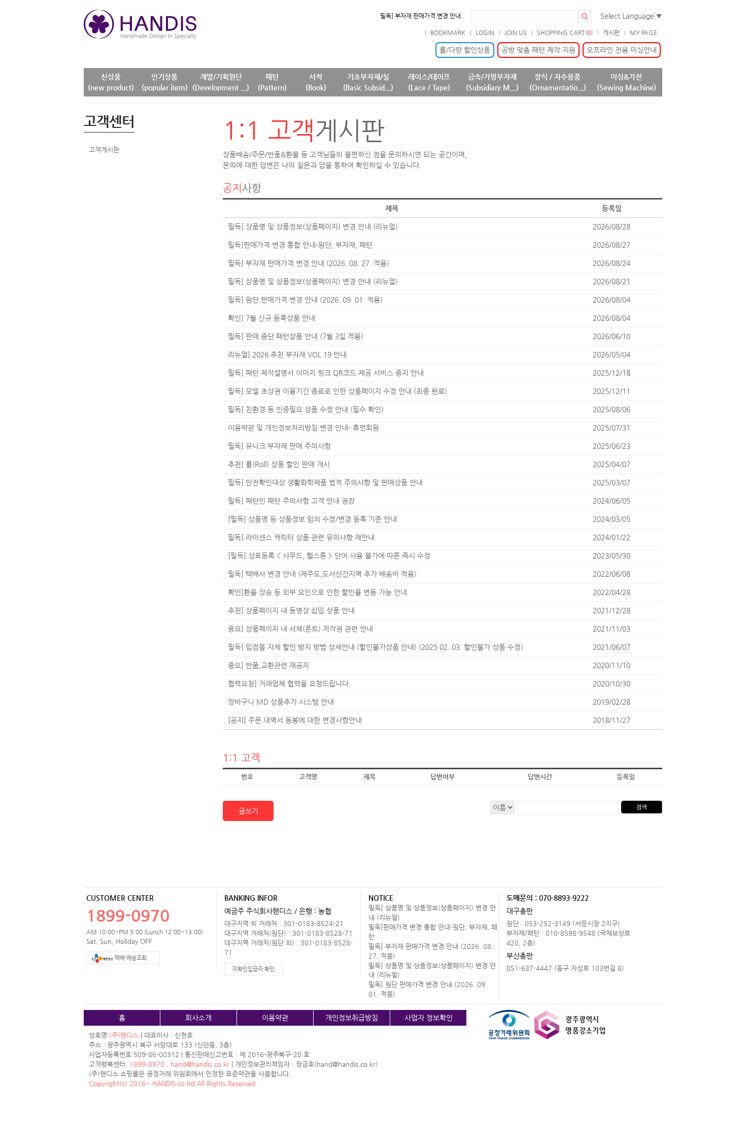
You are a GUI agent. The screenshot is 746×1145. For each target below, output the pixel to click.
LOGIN (485, 32)
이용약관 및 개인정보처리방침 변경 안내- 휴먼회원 (303, 427)
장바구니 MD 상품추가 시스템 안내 (281, 702)
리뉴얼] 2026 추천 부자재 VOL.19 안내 (287, 354)
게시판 (611, 32)
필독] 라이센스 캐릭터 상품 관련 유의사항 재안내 (301, 537)
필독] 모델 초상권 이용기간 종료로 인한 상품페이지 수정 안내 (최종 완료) (337, 391)
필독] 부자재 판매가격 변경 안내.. (422, 15)
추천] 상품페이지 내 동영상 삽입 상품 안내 (291, 610)
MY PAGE (643, 32)
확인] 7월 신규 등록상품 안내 (271, 318)
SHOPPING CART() (565, 32)
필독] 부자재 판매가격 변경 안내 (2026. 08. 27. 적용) (308, 263)
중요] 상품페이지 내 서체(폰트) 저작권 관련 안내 (300, 629)
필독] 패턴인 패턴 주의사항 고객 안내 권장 (291, 501)
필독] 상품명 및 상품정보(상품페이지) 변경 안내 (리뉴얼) (313, 226)
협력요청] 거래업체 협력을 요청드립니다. (289, 683)
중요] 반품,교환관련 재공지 (268, 665)
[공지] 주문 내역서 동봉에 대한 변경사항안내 (295, 720)
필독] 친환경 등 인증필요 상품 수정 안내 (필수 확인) (306, 409)
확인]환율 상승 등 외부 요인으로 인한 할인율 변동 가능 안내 (317, 592)
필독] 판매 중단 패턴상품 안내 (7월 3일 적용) (295, 336)
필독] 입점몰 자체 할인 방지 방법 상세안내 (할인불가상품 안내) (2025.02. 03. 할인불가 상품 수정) (375, 647)
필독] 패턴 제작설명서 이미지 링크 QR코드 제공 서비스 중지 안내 (326, 373)
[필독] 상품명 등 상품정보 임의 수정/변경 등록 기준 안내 (312, 519)
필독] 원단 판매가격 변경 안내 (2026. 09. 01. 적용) (305, 300)
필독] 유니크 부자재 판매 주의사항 (279, 446)
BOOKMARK (447, 32)
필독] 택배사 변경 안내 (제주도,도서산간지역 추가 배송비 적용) (322, 574)
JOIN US (515, 32)
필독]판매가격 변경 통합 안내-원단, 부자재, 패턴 (300, 245)
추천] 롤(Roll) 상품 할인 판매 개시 (279, 464)
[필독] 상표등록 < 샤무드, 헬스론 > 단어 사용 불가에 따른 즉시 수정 (329, 555)
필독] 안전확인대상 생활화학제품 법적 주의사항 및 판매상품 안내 (325, 482)
